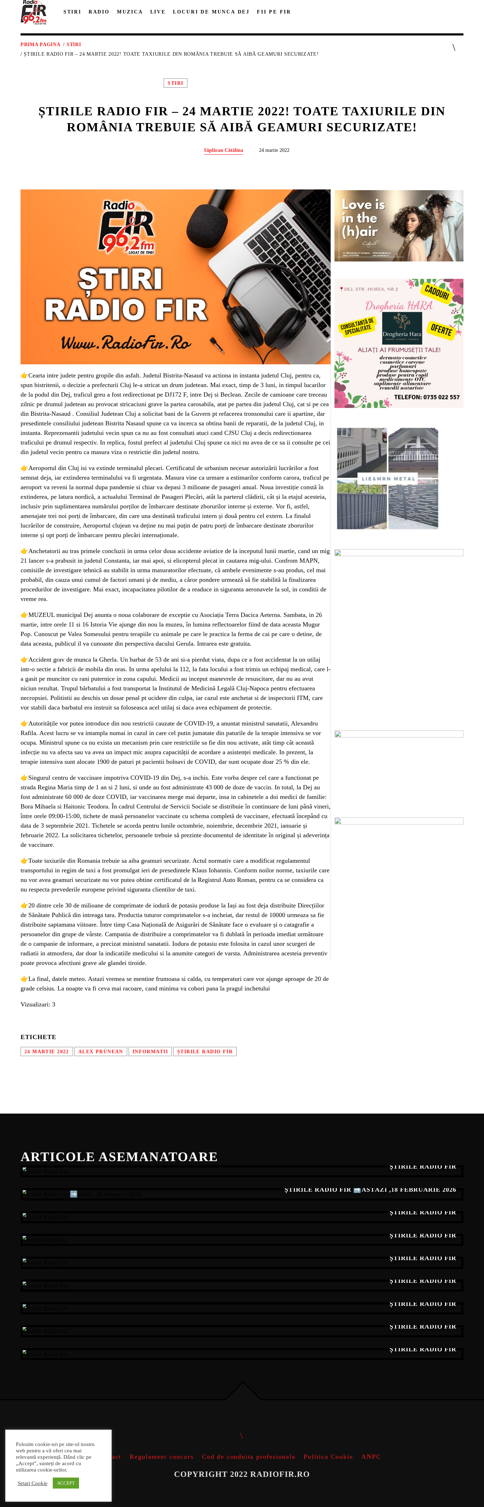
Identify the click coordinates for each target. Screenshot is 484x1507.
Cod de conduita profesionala (248, 1456)
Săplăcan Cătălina (223, 150)
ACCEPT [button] (66, 1483)
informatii (150, 1051)
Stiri (74, 44)
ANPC (371, 1456)
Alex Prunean (100, 1051)
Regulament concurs (161, 1456)
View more (242, 1171)
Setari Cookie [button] (32, 1483)
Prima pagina (40, 44)
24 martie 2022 (46, 1051)
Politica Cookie (328, 1456)
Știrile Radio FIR (205, 1051)
